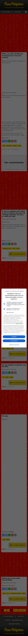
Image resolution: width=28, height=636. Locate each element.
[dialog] (14, 318)
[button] (14, 313)
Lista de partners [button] (19, 323)
